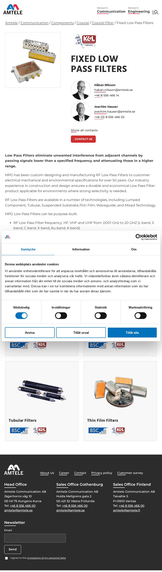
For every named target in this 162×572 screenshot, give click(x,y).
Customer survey (130, 473)
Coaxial (83, 23)
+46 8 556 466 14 (106, 95)
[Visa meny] (155, 12)
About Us (47, 473)
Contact (80, 473)
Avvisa (30, 332)
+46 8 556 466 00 (22, 506)
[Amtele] (12, 9)
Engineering (139, 10)
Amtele (11, 23)
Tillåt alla (132, 332)
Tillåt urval (81, 332)
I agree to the (38, 557)
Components (62, 23)
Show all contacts (84, 130)
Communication (111, 10)
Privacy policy (101, 473)
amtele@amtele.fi (126, 510)
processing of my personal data (46, 557)
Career (64, 473)
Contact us (84, 139)
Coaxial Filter (103, 23)
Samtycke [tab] (28, 249)
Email (8, 530)
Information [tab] (81, 249)
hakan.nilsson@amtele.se (113, 90)
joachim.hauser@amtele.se (114, 111)
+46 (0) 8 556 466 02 (109, 117)
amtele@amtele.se (18, 510)
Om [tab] (133, 249)
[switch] (61, 315)
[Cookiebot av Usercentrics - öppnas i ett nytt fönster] (138, 237)
